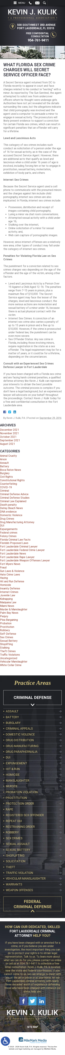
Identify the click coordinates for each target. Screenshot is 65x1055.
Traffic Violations (10, 654)
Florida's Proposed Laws (14, 543)
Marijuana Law (8, 602)
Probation (6, 623)
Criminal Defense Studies (15, 497)
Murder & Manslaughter (13, 609)
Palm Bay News (9, 612)
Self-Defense (8, 633)
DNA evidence (8, 511)
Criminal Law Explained (13, 501)
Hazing (4, 577)
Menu (21, 3)
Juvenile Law (7, 595)
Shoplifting (6, 644)
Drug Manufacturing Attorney (17, 522)
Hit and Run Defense (12, 581)
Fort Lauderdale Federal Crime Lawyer (22, 550)
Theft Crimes (8, 651)
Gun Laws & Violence (12, 571)
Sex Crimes (6, 637)
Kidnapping (6, 598)
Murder (11, 786)
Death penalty (8, 504)
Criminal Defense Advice (14, 494)
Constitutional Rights (12, 480)
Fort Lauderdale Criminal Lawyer (19, 546)
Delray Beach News (11, 508)
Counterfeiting (8, 483)
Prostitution (7, 626)
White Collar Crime (11, 665)
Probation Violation (22, 792)
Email (37, 3)
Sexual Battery (9, 640)
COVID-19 (6, 487)
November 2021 (9, 433)
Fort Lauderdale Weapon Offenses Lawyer (25, 560)
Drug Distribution (20, 740)
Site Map (32, 1027)
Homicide (5, 585)
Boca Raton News (10, 469)
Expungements (9, 529)
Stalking (5, 647)
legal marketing (24, 1049)
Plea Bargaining (9, 619)
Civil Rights (6, 476)
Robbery (5, 630)
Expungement (16, 763)
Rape (9, 809)
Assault (4, 462)
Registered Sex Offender (25, 815)
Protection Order (20, 803)
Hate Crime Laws (10, 574)
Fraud (3, 567)
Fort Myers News (10, 564)
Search (44, 3)
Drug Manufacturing (22, 746)
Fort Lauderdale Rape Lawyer (17, 557)
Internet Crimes (9, 592)
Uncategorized (8, 658)
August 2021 (7, 443)
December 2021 (9, 429)
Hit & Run (13, 769)
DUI (2, 525)
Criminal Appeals (19, 728)
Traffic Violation (19, 873)
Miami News (7, 606)
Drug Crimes (7, 518)
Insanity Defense (10, 588)
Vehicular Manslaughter (13, 661)
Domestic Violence (11, 515)
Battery (4, 466)
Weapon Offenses (19, 890)
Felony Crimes (8, 536)
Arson (3, 459)
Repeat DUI (14, 821)
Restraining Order (20, 826)
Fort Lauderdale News (13, 553)
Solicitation (16, 861)
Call (30, 3)
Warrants (14, 884)
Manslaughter (17, 780)
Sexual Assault (18, 844)
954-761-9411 (38, 40)
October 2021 (8, 436)
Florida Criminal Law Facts (15, 539)
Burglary (5, 473)
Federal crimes (8, 532)
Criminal (4, 490)
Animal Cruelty (8, 455)
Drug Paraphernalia (22, 751)
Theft (10, 867)
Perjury (4, 616)
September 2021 (10, 440)
